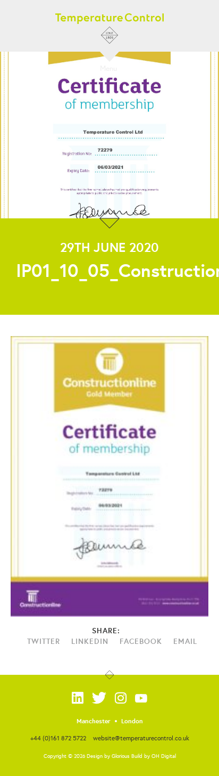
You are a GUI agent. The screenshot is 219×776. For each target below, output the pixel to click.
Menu (108, 67)
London (132, 721)
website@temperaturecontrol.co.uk (141, 738)
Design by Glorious (108, 756)
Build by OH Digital (153, 756)
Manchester (94, 721)
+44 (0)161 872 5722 (58, 738)
